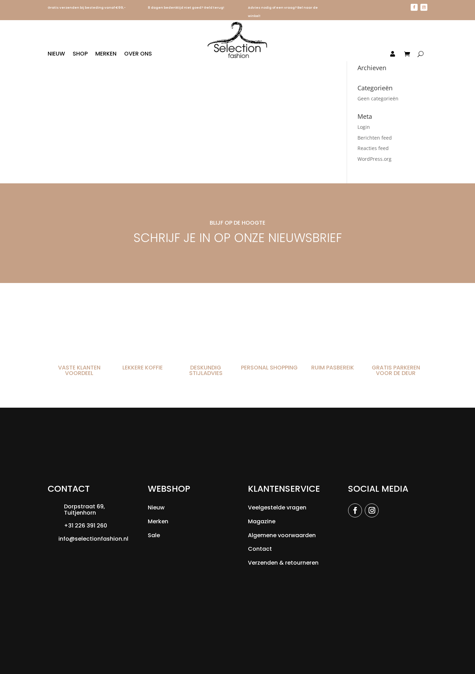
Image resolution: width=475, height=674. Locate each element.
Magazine (261, 521)
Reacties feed (373, 148)
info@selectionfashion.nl (93, 539)
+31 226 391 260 (85, 526)
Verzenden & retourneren (283, 563)
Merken (105, 54)
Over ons (138, 54)
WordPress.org (374, 159)
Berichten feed (374, 137)
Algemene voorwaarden (282, 535)
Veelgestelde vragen (277, 507)
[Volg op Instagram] (423, 7)
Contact (260, 549)
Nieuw (56, 54)
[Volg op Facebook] (414, 7)
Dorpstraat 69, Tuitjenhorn (84, 509)
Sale (154, 535)
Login (363, 127)
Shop (80, 54)
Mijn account (375, 54)
